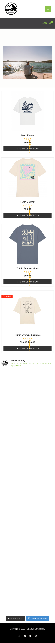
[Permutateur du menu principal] (48, 9)
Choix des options (29, 149)
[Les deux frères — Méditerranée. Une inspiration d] (27, 415)
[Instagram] (36, 636)
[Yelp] (19, 636)
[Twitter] (30, 636)
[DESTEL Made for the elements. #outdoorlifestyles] (27, 476)
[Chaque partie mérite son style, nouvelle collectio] (27, 599)
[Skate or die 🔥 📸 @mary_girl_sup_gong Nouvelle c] (27, 568)
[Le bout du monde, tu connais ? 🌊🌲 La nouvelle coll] (27, 385)
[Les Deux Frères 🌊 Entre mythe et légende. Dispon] (27, 507)
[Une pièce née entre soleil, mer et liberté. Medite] (27, 446)
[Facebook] (25, 636)
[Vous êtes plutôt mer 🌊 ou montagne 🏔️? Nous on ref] (27, 538)
